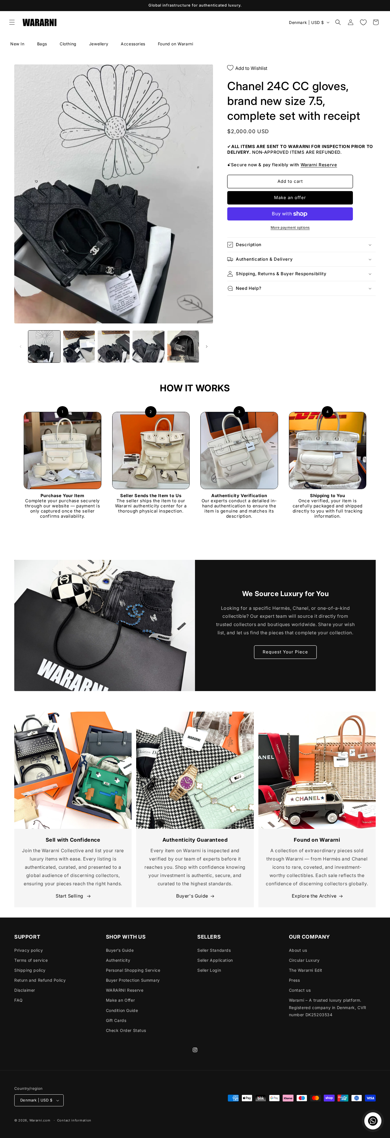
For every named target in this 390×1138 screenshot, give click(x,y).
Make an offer (290, 197)
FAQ (18, 1000)
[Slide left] (20, 346)
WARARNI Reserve (125, 990)
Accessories (133, 43)
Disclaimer (24, 990)
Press (294, 980)
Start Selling (70, 896)
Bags (42, 43)
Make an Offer (120, 1000)
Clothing (68, 43)
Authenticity (118, 960)
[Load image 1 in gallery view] (44, 347)
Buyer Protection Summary (133, 980)
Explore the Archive (314, 896)
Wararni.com (40, 1120)
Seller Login (209, 970)
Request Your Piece (285, 652)
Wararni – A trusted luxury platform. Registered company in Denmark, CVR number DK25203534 (327, 1007)
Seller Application (215, 960)
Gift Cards (116, 1020)
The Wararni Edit (306, 970)
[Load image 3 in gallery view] (114, 347)
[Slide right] (206, 346)
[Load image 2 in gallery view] (79, 347)
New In (17, 43)
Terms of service (31, 960)
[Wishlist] (363, 22)
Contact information (74, 1120)
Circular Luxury (304, 960)
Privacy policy (28, 950)
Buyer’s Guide (120, 950)
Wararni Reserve (319, 164)
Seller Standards (214, 950)
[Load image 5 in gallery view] (183, 347)
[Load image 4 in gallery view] (148, 347)
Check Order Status (126, 1030)
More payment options (290, 227)
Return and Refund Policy (40, 980)
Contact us (300, 990)
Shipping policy (30, 970)
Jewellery (98, 43)
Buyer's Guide (192, 896)
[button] (12, 22)
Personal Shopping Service (133, 970)
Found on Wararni (175, 43)
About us (298, 950)
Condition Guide (122, 1010)
